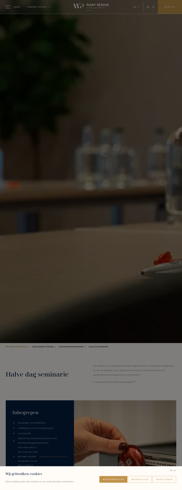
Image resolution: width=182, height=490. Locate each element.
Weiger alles (140, 479)
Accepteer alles (113, 479)
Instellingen (164, 479)
